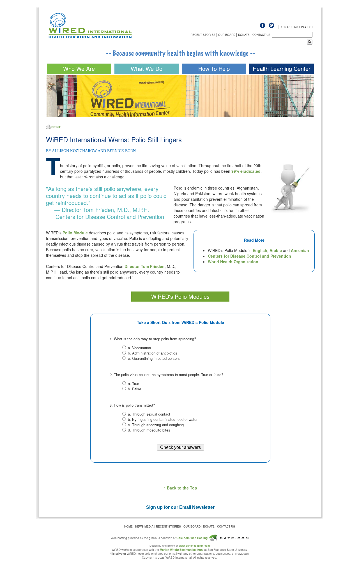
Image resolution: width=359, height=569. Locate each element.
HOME (128, 526)
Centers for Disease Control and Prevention (249, 256)
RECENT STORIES (202, 35)
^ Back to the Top (180, 488)
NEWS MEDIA (144, 526)
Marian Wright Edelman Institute (181, 550)
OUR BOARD (226, 35)
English (260, 250)
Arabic (276, 250)
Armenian (300, 250)
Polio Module (75, 232)
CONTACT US (261, 35)
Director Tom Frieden (145, 266)
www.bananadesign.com (194, 545)
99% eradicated (246, 171)
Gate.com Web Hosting (192, 538)
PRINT (56, 127)
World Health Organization (233, 261)
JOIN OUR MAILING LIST (296, 27)
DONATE (244, 35)
